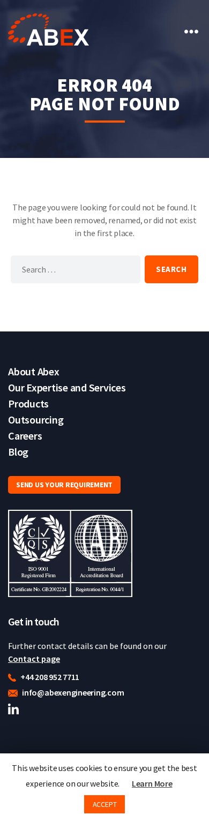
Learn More (152, 783)
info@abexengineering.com (72, 692)
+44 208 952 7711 (49, 676)
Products (28, 403)
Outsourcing (35, 419)
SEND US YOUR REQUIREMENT (64, 484)
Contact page (34, 658)
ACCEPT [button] (105, 804)
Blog (18, 451)
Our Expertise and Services (67, 387)
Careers (25, 435)
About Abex (33, 371)
